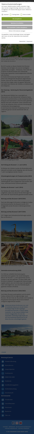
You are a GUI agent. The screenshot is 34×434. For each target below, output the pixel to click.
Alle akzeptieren (17, 19)
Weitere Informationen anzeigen (17, 31)
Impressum (29, 41)
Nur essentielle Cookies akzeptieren (17, 27)
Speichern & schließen (17, 23)
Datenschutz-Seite (18, 36)
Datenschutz (22, 41)
